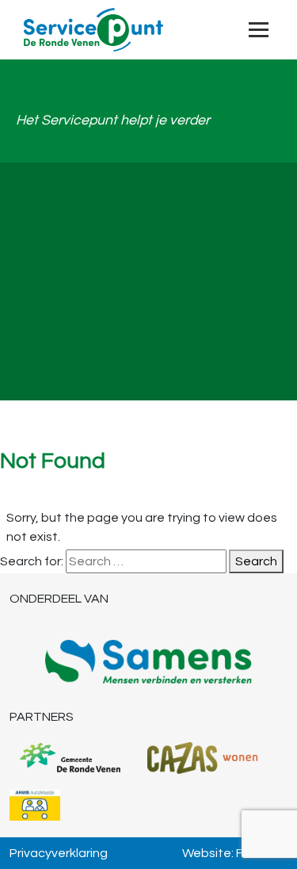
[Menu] (258, 29)
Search (256, 561)
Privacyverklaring (59, 853)
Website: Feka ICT (234, 853)
